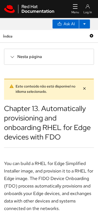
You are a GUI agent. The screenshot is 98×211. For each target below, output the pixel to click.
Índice (8, 36)
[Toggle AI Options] (84, 24)
